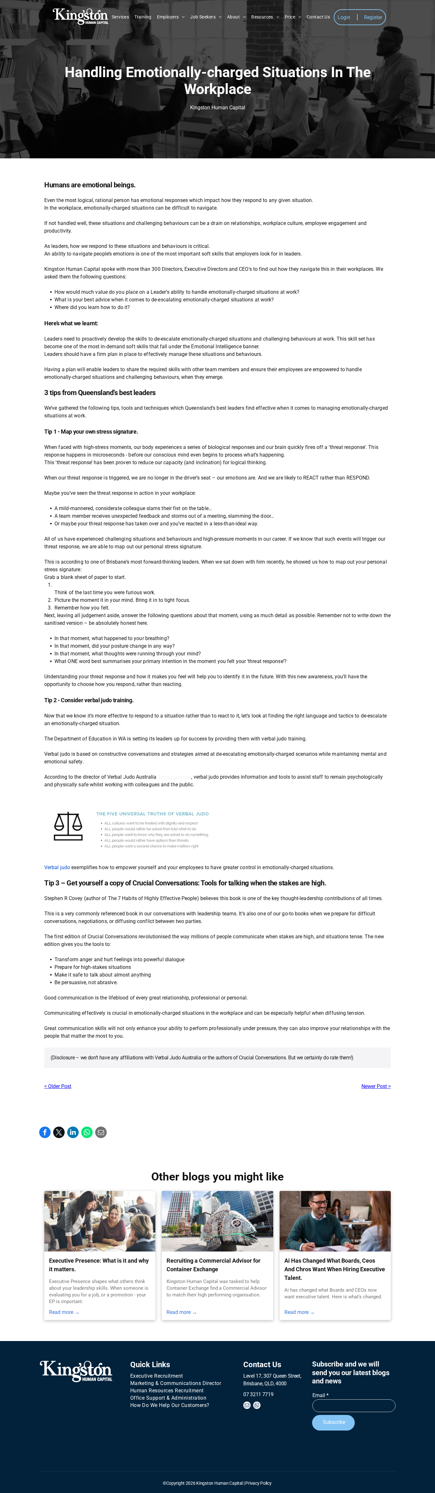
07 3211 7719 (258, 1394)
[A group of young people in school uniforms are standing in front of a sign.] (217, 1221)
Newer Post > (376, 1086)
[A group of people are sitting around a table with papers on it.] (99, 1221)
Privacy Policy (258, 1483)
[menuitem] (121, 17)
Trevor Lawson (174, 777)
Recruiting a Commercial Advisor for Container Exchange (213, 1265)
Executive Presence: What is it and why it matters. (99, 1265)
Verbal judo (57, 867)
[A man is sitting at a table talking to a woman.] (335, 1221)
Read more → (64, 1312)
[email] (247, 1406)
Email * (320, 1395)
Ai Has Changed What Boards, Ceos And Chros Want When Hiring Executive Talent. (334, 1269)
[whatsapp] (256, 1406)
